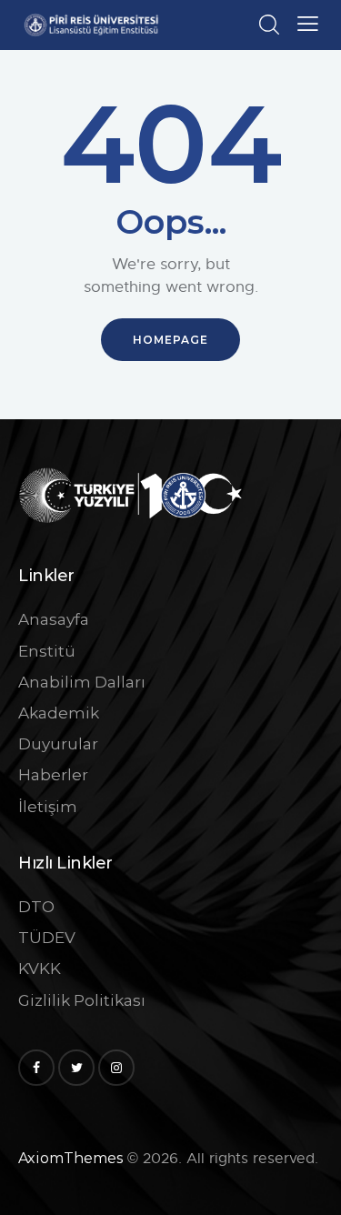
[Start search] (268, 24)
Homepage (170, 339)
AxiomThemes (70, 1158)
